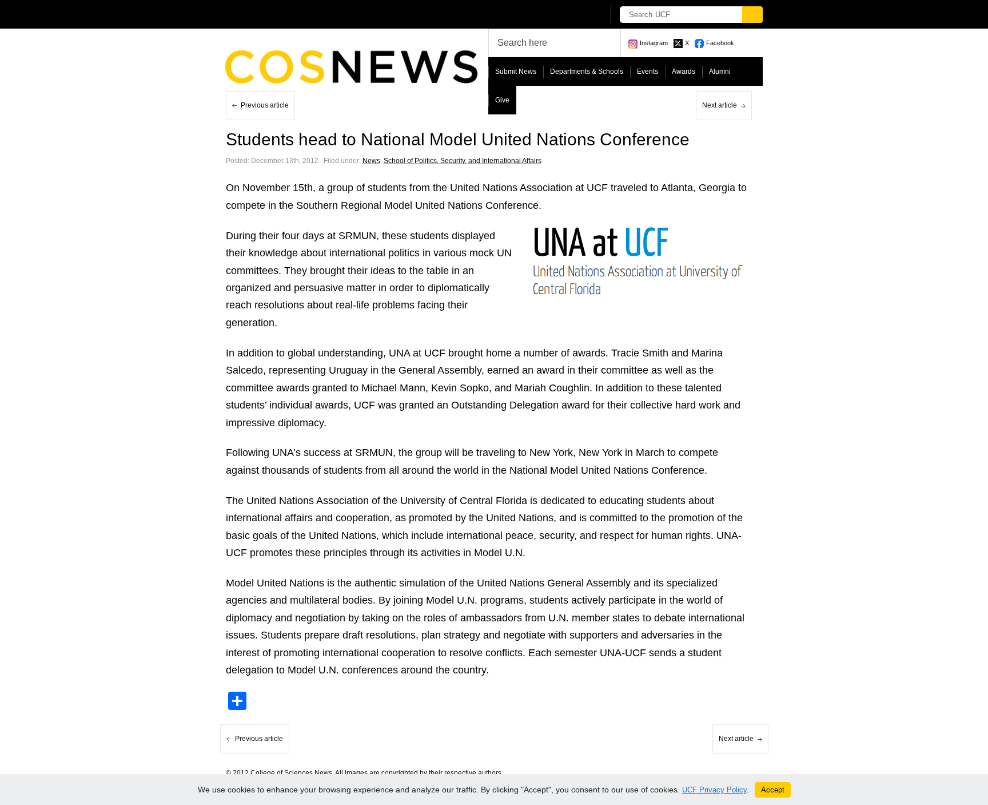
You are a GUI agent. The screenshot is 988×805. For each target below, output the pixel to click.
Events (647, 72)
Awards (683, 72)
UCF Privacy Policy (714, 790)
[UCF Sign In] (567, 15)
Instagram (654, 42)
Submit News (515, 72)
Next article (719, 105)
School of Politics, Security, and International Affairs (462, 161)
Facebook (720, 42)
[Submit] (752, 14)
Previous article (265, 105)
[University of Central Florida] (310, 14)
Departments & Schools (586, 72)
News (371, 161)
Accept (772, 790)
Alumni (720, 72)
